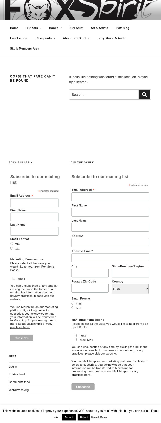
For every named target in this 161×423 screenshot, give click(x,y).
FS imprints (43, 38)
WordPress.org (19, 390)
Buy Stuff (76, 28)
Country (117, 281)
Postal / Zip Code (83, 281)
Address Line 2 (82, 251)
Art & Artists (99, 28)
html (17, 244)
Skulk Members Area (24, 48)
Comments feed (19, 382)
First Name (18, 210)
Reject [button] (84, 417)
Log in (13, 366)
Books (53, 28)
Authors (32, 28)
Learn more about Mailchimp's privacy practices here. (33, 324)
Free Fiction (18, 38)
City (74, 266)
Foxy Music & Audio (111, 38)
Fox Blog (122, 28)
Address (77, 236)
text (17, 248)
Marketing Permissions (26, 259)
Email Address (21, 196)
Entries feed (17, 374)
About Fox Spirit (74, 38)
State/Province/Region (128, 266)
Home (14, 28)
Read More (99, 417)
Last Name (17, 224)
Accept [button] (69, 417)
